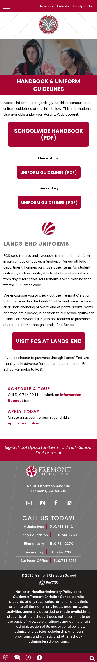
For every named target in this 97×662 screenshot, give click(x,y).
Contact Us (39, 657)
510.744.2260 (65, 535)
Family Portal (82, 6)
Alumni (16, 657)
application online (23, 423)
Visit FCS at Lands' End (49, 341)
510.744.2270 (61, 543)
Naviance (47, 6)
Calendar (63, 6)
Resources (5, 657)
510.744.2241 (61, 526)
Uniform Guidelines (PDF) (48, 172)
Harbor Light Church (28, 657)
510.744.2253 (65, 561)
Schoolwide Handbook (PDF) (48, 134)
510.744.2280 (60, 552)
